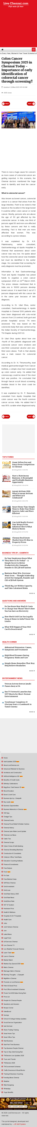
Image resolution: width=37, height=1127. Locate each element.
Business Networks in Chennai (13, 809)
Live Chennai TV (9, 945)
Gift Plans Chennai (9, 883)
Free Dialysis (7, 868)
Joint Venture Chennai (10, 927)
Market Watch (8, 960)
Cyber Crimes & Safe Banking (13, 846)
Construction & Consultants (12, 853)
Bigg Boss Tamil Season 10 (12, 787)
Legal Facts (7, 938)
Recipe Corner (8, 1008)
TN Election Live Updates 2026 (13, 1055)
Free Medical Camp (9, 879)
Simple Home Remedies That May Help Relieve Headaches (20, 664)
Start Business (8, 1041)
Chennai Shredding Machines (13, 850)
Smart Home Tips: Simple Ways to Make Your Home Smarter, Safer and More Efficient (23, 510)
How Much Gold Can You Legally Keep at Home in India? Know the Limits (19, 619)
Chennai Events (8, 820)
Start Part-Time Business (11, 1044)
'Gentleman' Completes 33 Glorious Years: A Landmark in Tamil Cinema (18, 704)
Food (5, 872)
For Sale (6, 875)
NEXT (30, 103)
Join (5, 930)
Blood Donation (8, 791)
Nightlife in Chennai (9, 978)
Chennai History (8, 828)
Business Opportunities (11, 805)
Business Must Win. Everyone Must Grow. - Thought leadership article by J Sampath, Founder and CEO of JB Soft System (19, 576)
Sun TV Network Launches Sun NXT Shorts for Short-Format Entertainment (18, 694)
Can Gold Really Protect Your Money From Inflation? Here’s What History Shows (22, 525)
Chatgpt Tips (7, 816)
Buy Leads (7, 802)
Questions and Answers (11, 1004)
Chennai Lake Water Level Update (14, 831)
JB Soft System (20, 1124)
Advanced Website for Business (14, 769)
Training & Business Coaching (13, 1074)
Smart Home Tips (9, 1033)
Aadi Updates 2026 (9, 761)
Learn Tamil (7, 952)
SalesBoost (7, 1011)
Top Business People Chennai (13, 1048)
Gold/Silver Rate (8, 901)
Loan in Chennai (8, 956)
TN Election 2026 (9, 1063)
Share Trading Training (11, 1030)
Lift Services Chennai (10, 941)
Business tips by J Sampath (12, 798)
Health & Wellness (9, 912)
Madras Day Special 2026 (12, 963)
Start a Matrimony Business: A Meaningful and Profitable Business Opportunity (22, 479)
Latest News (7, 934)
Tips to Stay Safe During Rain (13, 1052)
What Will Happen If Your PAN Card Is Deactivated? (18, 628)
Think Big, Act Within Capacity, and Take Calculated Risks (18, 587)
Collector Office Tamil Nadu (12, 857)
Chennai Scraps (8, 842)
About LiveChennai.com (11, 765)
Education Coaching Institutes (13, 861)
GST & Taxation (8, 905)
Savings (6, 1015)
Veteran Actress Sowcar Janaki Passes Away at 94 (18, 685)
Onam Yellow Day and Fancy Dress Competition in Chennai (23, 464)
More (31, 593)
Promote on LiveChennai (11, 982)
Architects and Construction (12, 772)
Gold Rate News (8, 897)
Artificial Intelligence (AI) (11, 776)
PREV (7, 103)
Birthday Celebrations (10, 783)
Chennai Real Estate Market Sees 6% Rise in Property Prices (22, 540)
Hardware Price (8, 908)
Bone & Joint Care (9, 794)
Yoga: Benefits (8, 1092)
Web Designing (8, 1085)
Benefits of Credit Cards (11, 780)
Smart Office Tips (9, 1037)
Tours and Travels (9, 1059)
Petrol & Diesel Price (10, 986)
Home (5, 758)
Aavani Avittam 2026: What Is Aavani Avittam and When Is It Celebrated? (22, 494)
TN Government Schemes (12, 1066)
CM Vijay (6, 813)
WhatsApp (6, 1088)
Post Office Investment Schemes (14, 989)
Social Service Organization (12, 1022)
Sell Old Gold (7, 1026)
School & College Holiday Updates (14, 1019)
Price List (6, 997)
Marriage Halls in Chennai (11, 971)
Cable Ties (7, 839)
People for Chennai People (12, 1000)
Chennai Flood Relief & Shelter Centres (16, 824)
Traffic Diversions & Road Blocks (14, 1070)
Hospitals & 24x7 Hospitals (12, 916)
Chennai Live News (9, 835)
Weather (6, 1081)
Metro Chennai (8, 967)
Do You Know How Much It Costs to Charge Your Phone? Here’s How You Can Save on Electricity (20, 608)
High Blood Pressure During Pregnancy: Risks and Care (17, 656)
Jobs (5, 923)
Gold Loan (6, 890)
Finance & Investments (10, 864)
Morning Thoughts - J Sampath (13, 975)
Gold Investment (8, 886)
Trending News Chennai (11, 1077)
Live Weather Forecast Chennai (13, 949)
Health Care (7, 919)
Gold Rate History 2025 (11, 894)
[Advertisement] (18, 27)
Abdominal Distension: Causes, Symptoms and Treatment (18, 648)
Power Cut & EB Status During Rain (14, 993)
